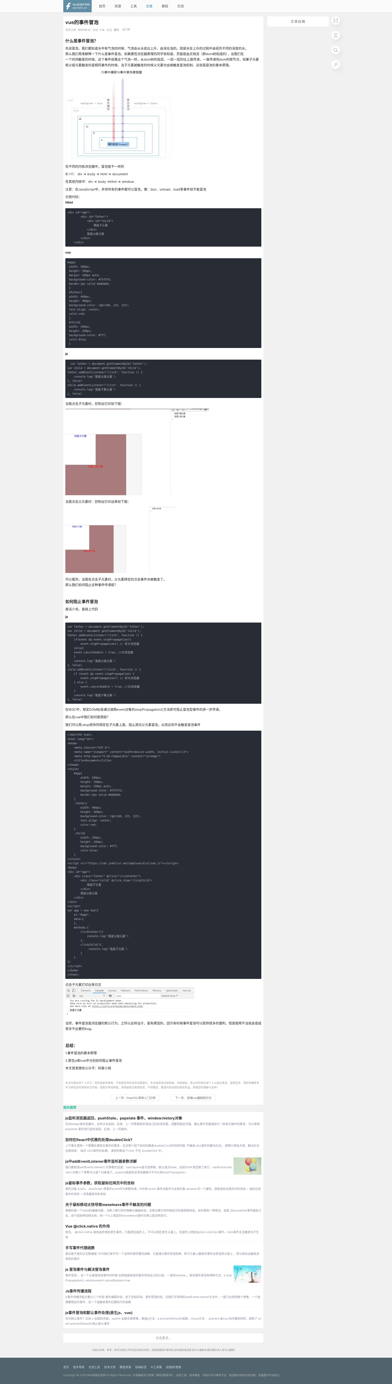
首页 (102, 6)
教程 (165, 6)
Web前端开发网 (96, 1375)
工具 (133, 6)
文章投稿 (298, 21)
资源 (118, 6)
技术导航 (79, 1367)
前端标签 (141, 1367)
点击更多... (163, 1338)
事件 (116, 29)
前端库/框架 (173, 1367)
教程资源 (125, 1367)
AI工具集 (156, 1367)
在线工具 (94, 1367)
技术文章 (110, 1367)
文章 (149, 6)
